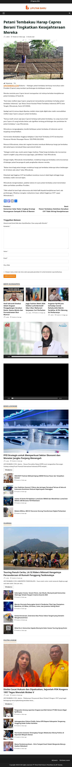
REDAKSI (55, 760)
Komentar (7, 226)
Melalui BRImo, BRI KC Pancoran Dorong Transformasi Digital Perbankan (8, 512)
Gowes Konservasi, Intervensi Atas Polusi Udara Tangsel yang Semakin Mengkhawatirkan (8, 618)
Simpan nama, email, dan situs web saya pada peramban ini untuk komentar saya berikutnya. (33, 272)
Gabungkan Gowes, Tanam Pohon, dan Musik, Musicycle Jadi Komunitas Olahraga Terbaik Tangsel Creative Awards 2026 (8, 595)
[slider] (35, 356)
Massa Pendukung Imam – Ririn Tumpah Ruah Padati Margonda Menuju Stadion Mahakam (8, 746)
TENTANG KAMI (64, 760)
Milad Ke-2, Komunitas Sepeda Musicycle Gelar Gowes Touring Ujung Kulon (8, 629)
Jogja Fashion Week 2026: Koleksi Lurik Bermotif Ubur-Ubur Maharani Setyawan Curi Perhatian (35, 306)
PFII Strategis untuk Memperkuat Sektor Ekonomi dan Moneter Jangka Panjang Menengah (32, 457)
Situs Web (7, 265)
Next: (53, 209)
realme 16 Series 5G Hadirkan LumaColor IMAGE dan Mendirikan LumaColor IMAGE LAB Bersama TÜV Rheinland (8, 501)
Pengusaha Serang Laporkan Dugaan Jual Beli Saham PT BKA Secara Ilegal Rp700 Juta (8, 712)
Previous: (19, 209)
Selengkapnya (9, 470)
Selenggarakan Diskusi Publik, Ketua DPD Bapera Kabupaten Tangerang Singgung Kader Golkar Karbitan (8, 723)
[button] (4, 13)
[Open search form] (69, 13)
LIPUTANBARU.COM (11, 86)
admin (8, 36)
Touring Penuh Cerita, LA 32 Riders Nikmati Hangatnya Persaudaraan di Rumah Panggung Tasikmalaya (32, 574)
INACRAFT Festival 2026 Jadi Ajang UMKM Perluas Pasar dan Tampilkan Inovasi (8, 478)
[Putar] (6, 356)
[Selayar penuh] (66, 356)
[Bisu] (63, 356)
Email (6, 258)
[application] (36, 340)
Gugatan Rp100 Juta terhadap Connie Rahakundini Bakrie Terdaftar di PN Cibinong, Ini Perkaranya (58, 307)
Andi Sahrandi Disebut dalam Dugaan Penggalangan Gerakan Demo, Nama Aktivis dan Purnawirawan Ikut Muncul (13, 309)
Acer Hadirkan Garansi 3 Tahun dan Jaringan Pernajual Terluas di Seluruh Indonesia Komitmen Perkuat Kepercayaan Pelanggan (8, 489)
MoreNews (50, 765)
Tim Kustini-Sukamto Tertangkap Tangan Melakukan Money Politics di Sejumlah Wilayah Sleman (8, 735)
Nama (6, 251)
